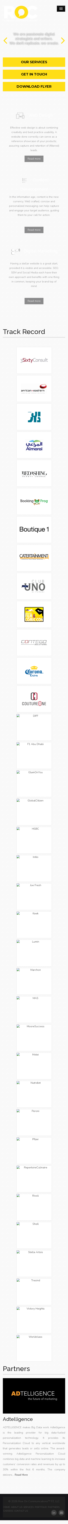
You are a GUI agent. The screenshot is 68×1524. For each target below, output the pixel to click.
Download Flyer (34, 86)
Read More (21, 1475)
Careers (8, 1511)
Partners (16, 1369)
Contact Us (21, 1511)
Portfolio (41, 1507)
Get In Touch (34, 74)
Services (28, 1507)
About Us (16, 1507)
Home (6, 1507)
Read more (34, 159)
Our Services (34, 62)
